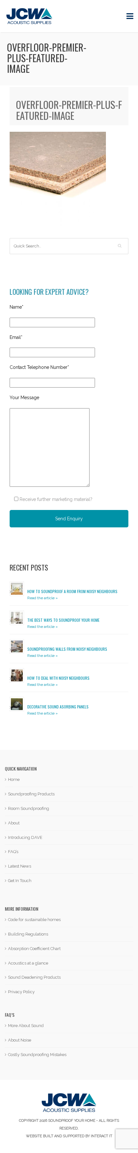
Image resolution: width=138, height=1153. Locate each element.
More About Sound (26, 1025)
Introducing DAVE (25, 837)
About (14, 823)
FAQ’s (13, 851)
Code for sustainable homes (34, 919)
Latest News (19, 866)
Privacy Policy (21, 991)
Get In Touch (19, 880)
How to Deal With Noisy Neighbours (58, 678)
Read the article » (42, 598)
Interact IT (101, 1136)
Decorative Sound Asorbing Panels (58, 706)
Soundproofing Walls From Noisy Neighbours (67, 649)
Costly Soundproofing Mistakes (37, 1054)
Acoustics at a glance (28, 963)
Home (14, 779)
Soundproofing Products (31, 794)
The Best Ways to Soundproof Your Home (63, 620)
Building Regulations (28, 934)
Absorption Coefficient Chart (34, 948)
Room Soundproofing (28, 808)
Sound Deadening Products (34, 977)
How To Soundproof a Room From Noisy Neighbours (72, 591)
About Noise (19, 1040)
